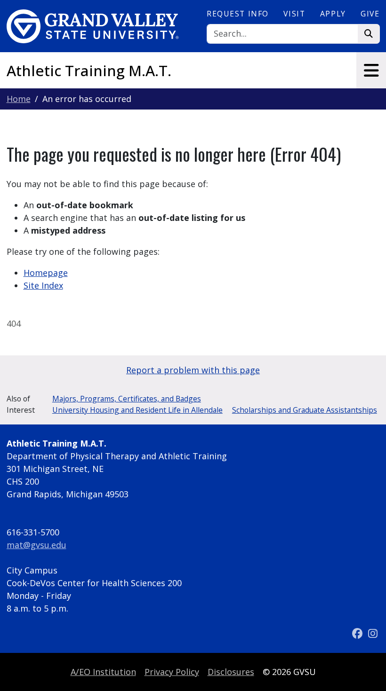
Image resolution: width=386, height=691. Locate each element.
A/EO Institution (103, 671)
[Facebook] (358, 633)
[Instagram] (372, 633)
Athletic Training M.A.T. (89, 70)
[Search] (369, 34)
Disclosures (231, 671)
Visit (294, 13)
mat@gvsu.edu (36, 544)
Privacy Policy (172, 671)
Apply (333, 13)
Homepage (46, 272)
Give (370, 13)
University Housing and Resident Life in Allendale (137, 410)
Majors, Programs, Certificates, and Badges (126, 398)
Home (19, 98)
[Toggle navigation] (371, 70)
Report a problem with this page (193, 370)
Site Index (43, 285)
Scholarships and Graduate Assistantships (304, 410)
